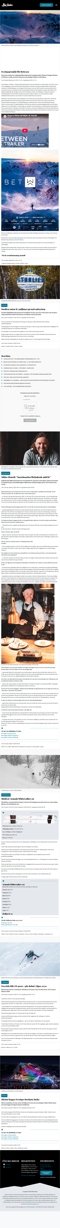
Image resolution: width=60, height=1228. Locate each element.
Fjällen (9, 746)
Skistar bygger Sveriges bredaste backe (17, 383)
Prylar (7, 934)
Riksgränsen (22, 746)
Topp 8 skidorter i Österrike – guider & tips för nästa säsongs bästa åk (28, 374)
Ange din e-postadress (30, 396)
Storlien (16, 346)
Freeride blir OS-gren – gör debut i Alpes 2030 (19, 368)
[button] (46, 5)
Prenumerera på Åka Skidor (46, 1173)
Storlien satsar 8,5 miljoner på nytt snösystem (20, 365)
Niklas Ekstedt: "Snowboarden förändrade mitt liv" (22, 359)
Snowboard (28, 746)
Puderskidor (22, 934)
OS (11, 1047)
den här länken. (19, 239)
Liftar (12, 346)
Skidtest (11, 934)
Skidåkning (20, 1148)
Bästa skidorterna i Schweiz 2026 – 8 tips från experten (22, 362)
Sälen (15, 1148)
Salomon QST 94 (7, 922)
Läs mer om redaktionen (28, 1175)
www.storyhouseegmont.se (32, 1204)
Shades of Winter (20, 263)
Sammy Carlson (29, 934)
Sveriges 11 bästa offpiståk (10, 737)
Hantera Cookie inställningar (48, 1177)
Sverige (20, 346)
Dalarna (8, 1148)
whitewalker (41, 934)
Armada (16, 934)
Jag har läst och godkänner (30, 416)
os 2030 (15, 1047)
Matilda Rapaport (11, 263)
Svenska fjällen (35, 746)
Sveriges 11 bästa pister (9, 733)
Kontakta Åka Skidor (45, 1166)
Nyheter (3, 346)
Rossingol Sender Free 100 (9, 924)
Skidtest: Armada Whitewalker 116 (15, 371)
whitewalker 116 (49, 934)
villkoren (37, 416)
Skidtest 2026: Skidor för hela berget (16, 377)
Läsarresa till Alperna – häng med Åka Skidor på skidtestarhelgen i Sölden (29, 380)
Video (26, 263)
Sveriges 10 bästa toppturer (10, 735)
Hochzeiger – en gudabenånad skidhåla (17, 386)
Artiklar (3, 746)
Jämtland (8, 346)
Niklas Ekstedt (15, 746)
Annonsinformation (45, 1164)
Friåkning (4, 263)
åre (6, 746)
